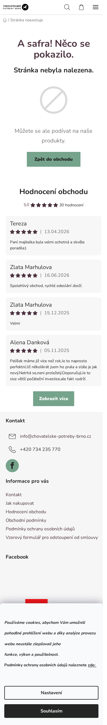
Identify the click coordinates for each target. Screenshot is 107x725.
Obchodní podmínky (26, 520)
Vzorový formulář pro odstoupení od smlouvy (52, 537)
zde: (92, 665)
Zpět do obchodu (54, 159)
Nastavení (51, 693)
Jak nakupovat (20, 503)
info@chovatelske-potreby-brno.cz (55, 436)
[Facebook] (12, 465)
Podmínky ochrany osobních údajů (40, 529)
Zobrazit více (53, 399)
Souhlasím (51, 711)
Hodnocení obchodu (53, 192)
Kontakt (14, 495)
